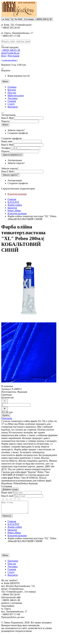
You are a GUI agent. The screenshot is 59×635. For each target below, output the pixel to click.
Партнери (13, 560)
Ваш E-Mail (7, 118)
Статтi (11, 104)
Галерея (12, 101)
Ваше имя (6, 141)
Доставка (12, 98)
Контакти (13, 106)
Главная (12, 199)
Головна (12, 87)
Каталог (12, 89)
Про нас (12, 92)
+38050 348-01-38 (10, 50)
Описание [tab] (6, 418)
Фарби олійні (15, 205)
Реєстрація (13, 55)
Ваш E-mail (7, 496)
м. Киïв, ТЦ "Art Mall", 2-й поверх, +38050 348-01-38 (27, 19)
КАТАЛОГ (13, 202)
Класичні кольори (17, 194)
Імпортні (12, 207)
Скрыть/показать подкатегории (18, 188)
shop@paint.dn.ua (10, 53)
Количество (7, 397)
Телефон (5, 148)
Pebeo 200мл (14, 210)
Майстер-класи (16, 95)
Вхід (3, 55)
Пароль (5, 121)
